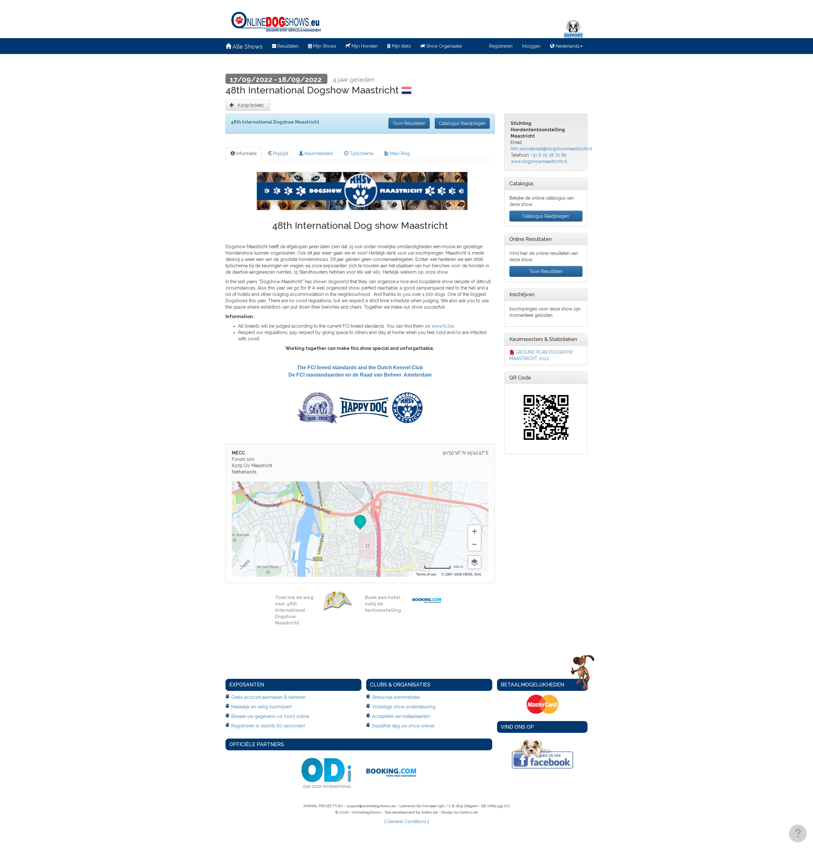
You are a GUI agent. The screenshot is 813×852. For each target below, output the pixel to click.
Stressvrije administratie (396, 697)
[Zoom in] (474, 531)
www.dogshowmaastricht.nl (539, 161)
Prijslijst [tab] (280, 153)
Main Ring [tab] (399, 153)
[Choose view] (474, 562)
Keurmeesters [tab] (318, 153)
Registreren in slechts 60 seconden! (268, 725)
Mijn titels (401, 46)
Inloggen (531, 46)
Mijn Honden (364, 46)
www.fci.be (443, 326)
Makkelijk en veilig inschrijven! (261, 706)
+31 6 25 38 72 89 (549, 155)
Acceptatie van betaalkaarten (401, 716)
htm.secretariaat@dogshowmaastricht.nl (551, 148)
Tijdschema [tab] (360, 153)
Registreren (501, 46)
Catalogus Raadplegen (462, 123)
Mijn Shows (324, 46)
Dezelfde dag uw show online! (403, 725)
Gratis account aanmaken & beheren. (268, 697)
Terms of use (426, 574)
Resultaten (287, 46)
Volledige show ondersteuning (403, 706)
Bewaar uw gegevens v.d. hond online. (270, 716)
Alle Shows (247, 46)
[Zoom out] (474, 544)
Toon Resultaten (409, 123)
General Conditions (407, 821)
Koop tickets (250, 105)
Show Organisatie (443, 46)
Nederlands (567, 46)
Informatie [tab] (246, 153)
